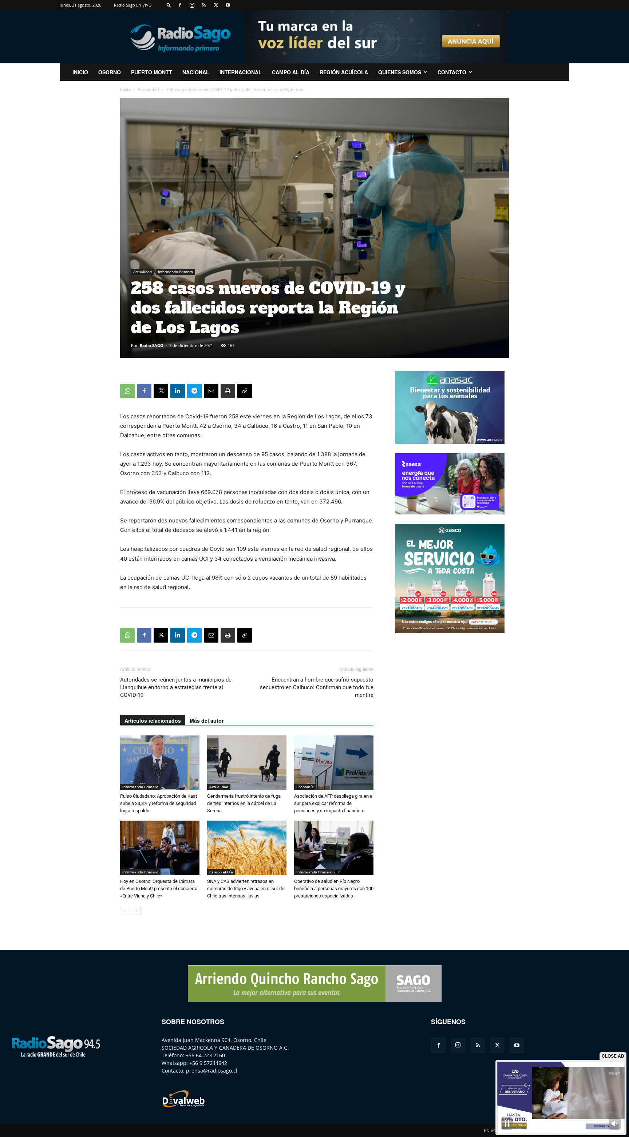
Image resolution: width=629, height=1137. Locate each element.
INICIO (80, 72)
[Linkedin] (177, 391)
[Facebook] (179, 5)
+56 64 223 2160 (205, 1055)
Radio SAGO (151, 345)
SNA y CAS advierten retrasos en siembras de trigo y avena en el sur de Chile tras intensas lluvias (245, 889)
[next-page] (136, 910)
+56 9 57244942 (208, 1062)
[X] (215, 5)
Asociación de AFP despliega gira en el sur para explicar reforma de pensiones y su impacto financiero (333, 803)
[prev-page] (124, 910)
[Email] (211, 391)
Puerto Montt (151, 72)
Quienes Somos (399, 72)
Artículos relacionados (152, 720)
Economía (305, 786)
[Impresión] (228, 391)
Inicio (125, 89)
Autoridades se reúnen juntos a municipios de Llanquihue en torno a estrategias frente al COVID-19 (176, 687)
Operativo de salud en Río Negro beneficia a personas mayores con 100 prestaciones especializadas (333, 889)
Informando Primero (175, 271)
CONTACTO (452, 72)
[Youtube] (227, 5)
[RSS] (203, 5)
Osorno (109, 72)
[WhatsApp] (127, 391)
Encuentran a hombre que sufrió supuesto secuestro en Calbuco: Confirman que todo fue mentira (316, 687)
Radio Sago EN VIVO (133, 5)
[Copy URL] (244, 391)
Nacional (195, 72)
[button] (168, 5)
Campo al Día (290, 72)
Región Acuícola (344, 72)
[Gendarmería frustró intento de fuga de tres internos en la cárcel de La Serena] (246, 762)
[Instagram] (191, 5)
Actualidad (148, 89)
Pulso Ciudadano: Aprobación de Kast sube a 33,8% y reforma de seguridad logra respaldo (158, 803)
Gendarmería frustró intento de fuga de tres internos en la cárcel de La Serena (244, 803)
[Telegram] (194, 391)
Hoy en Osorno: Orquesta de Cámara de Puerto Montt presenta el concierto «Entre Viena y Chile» (158, 889)
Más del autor (206, 720)
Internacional (240, 72)
